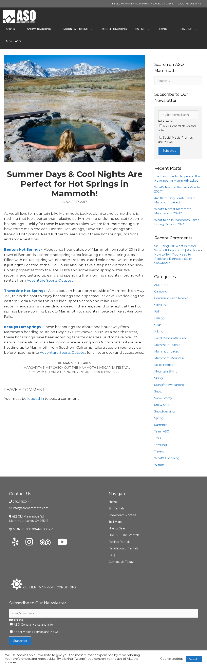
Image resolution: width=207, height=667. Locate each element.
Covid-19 (160, 305)
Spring (158, 418)
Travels (159, 451)
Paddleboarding (114, 29)
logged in (35, 399)
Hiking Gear (117, 528)
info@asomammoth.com (31, 508)
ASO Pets (161, 285)
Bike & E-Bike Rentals (124, 535)
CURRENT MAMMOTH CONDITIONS (49, 587)
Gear (157, 325)
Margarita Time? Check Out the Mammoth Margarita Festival (77, 367)
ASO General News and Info (33, 624)
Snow (158, 391)
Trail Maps (115, 522)
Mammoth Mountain (169, 358)
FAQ (112, 555)
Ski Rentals (116, 508)
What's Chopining (166, 458)
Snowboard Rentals (122, 515)
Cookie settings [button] (171, 659)
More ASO (13, 41)
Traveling (160, 445)
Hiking (162, 29)
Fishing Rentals (119, 542)
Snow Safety (163, 398)
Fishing (140, 29)
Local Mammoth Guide (170, 338)
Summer (160, 425)
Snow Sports (163, 405)
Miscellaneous (164, 365)
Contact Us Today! (121, 562)
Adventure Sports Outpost (50, 280)
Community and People (171, 298)
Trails (157, 438)
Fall (156, 311)
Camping (186, 29)
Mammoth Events (167, 345)
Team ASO (161, 431)
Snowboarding (39, 29)
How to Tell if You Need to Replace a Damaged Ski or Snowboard (173, 259)
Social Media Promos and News (36, 632)
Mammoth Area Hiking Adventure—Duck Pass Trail (77, 372)
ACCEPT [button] (194, 658)
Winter (159, 465)
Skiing (10, 29)
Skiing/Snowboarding (169, 385)
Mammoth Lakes (77, 363)
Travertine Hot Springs (24, 291)
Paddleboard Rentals (123, 548)
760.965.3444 (22, 502)
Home (113, 502)
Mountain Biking (75, 29)
